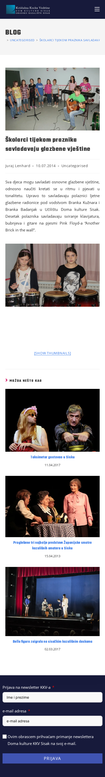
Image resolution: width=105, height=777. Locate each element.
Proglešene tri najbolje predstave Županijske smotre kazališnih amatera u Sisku (52, 545)
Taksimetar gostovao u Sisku (52, 457)
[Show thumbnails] (52, 353)
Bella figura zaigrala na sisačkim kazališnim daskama (52, 642)
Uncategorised (74, 165)
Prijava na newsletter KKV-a (26, 687)
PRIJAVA (52, 758)
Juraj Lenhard (18, 165)
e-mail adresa (14, 710)
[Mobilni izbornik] (97, 9)
